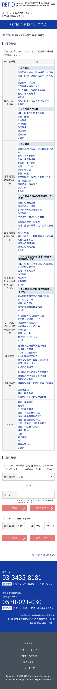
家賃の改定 (23, 173)
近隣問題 (22, 134)
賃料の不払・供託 (26, 206)
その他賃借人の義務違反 (30, 209)
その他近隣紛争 (25, 366)
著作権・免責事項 (28, 655)
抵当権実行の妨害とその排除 (32, 375)
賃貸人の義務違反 (26, 202)
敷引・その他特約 (26, 155)
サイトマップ (28, 667)
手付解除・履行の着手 (29, 86)
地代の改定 (23, 232)
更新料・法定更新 (26, 162)
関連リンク (28, 661)
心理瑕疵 (22, 127)
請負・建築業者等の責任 (30, 416)
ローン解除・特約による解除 (32, 90)
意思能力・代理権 (26, 82)
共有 (20, 433)
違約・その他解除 (26, 93)
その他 (21, 104)
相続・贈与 (23, 430)
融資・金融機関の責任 (29, 419)
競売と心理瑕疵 (25, 379)
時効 (20, 440)
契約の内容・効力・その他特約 (33, 100)
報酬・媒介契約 (25, 303)
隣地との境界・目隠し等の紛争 (33, 359)
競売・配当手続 (25, 393)
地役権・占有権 (25, 349)
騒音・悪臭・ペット (28, 363)
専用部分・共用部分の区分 (31, 315)
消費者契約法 (24, 444)
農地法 (21, 405)
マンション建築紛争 (28, 352)
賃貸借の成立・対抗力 (29, 222)
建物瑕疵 (22, 123)
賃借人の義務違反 (26, 246)
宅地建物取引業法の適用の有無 (33, 296)
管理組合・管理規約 (28, 322)
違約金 (21, 97)
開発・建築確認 (25, 402)
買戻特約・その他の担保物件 (32, 396)
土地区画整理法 (25, 409)
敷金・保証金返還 (26, 159)
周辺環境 (22, 130)
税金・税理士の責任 (28, 426)
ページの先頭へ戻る (41, 555)
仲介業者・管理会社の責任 (31, 216)
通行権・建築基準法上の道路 (32, 345)
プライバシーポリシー (28, 649)
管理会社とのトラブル (29, 336)
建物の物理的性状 (26, 270)
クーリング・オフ (26, 299)
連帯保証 (22, 437)
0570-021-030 (22, 600)
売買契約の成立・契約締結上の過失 (35, 72)
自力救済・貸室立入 (28, 184)
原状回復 (22, 187)
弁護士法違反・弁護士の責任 (32, 423)
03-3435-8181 (22, 577)
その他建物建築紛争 (28, 356)
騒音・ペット (24, 333)
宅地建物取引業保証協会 (30, 306)
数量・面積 (23, 116)
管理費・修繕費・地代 (29, 319)
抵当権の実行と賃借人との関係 (33, 371)
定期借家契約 (24, 169)
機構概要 (28, 643)
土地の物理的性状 (26, 267)
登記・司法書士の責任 (29, 412)
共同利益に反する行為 (29, 326)
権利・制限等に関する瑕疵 (31, 113)
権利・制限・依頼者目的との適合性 (35, 263)
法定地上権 (23, 389)
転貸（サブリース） (27, 166)
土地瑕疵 (22, 120)
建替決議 (22, 329)
